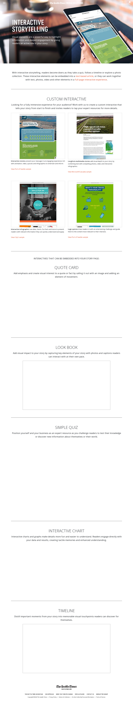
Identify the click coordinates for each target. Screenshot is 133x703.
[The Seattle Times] (66, 4)
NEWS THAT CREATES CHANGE (64, 694)
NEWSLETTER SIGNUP (102, 694)
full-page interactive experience (91, 79)
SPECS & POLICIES (79, 694)
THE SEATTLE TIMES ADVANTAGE (34, 694)
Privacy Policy (53, 697)
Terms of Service (100, 697)
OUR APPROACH (49, 694)
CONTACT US (90, 694)
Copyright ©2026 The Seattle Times (37, 697)
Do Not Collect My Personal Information (83, 697)
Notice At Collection (64, 697)
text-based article (84, 76)
